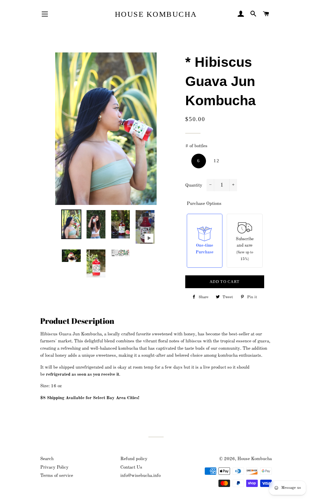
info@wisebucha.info (140, 476)
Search (47, 459)
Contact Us (131, 467)
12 (216, 160)
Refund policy (133, 459)
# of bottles (196, 146)
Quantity (193, 185)
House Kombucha (156, 14)
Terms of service (56, 476)
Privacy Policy (54, 467)
